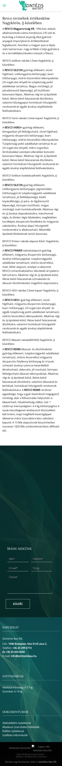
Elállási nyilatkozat (13, 731)
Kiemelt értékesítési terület (31, 757)
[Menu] (4, 5)
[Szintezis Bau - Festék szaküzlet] (31, 5)
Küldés (18, 604)
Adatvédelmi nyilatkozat (16, 723)
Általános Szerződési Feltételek (20, 727)
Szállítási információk (15, 735)
